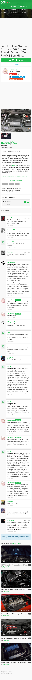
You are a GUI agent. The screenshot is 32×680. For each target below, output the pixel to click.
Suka (15, 143)
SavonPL (10, 218)
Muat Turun (17, 59)
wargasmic (10, 346)
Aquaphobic (13, 69)
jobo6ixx (10, 501)
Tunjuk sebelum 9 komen (16, 214)
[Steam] (14, 71)
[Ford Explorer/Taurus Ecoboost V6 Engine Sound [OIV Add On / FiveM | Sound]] (16, 120)
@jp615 (9, 422)
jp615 (9, 366)
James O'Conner (12, 242)
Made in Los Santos (6, 673)
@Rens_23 (10, 315)
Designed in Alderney (7, 672)
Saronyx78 (10, 510)
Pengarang (18, 300)
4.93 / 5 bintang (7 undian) (7, 147)
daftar (24, 536)
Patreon (14, 166)
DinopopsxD (11, 262)
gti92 (8, 332)
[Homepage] (10, 71)
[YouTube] (12, 71)
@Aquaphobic (11, 264)
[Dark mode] (27, 6)
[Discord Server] (19, 71)
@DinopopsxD (11, 302)
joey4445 (10, 358)
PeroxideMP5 (11, 230)
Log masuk (15, 536)
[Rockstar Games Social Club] (17, 71)
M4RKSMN (10, 520)
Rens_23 (10, 252)
